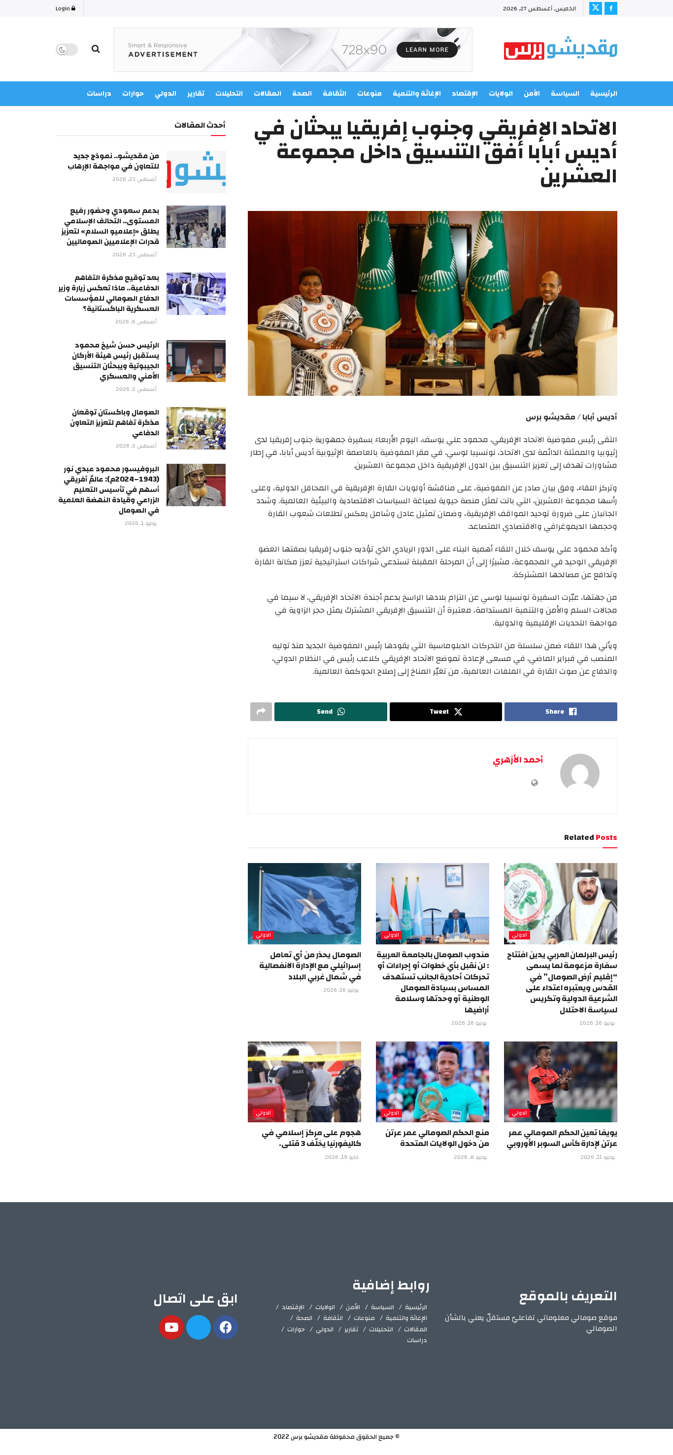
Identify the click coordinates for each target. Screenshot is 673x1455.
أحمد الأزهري (518, 760)
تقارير (351, 1329)
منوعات (364, 1318)
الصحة (304, 1318)
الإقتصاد (293, 1307)
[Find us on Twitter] (595, 8)
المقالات (415, 1329)
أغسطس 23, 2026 (135, 179)
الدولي (519, 935)
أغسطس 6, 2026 (136, 322)
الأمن (532, 93)
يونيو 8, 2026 (471, 1157)
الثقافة (333, 1318)
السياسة (565, 93)
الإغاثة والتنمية (406, 1318)
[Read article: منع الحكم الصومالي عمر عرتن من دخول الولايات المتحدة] (432, 1081)
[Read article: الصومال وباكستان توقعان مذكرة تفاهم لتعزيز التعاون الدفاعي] (196, 428)
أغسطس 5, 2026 (137, 389)
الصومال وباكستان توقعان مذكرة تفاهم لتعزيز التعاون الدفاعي (114, 423)
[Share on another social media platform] (261, 711)
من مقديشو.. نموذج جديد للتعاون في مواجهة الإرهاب (113, 161)
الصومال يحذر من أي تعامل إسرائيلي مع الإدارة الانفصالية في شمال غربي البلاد (310, 965)
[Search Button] (96, 49)
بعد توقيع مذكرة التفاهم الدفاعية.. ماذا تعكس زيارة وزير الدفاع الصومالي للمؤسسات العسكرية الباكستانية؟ (108, 293)
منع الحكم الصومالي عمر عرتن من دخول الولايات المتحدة (437, 1138)
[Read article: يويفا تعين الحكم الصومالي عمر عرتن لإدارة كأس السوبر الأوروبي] (560, 1081)
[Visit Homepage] (560, 49)
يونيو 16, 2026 (597, 1023)
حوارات (296, 1329)
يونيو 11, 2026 (598, 1157)
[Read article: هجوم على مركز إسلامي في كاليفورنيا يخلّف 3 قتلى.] (304, 1081)
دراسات (417, 1340)
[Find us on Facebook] (611, 8)
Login (63, 8)
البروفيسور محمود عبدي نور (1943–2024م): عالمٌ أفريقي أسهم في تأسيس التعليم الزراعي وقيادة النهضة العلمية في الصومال (108, 489)
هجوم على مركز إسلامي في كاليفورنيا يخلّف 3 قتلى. (311, 1138)
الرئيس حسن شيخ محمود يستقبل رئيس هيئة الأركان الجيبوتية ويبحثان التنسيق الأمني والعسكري (115, 361)
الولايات (501, 93)
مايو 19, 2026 (342, 1157)
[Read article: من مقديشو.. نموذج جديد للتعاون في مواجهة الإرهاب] (196, 172)
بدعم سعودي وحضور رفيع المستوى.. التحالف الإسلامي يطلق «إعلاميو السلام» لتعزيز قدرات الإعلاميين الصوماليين (110, 226)
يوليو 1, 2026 (141, 523)
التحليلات (381, 1329)
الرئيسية (603, 93)
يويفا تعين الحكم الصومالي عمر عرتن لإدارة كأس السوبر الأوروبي (561, 1138)
